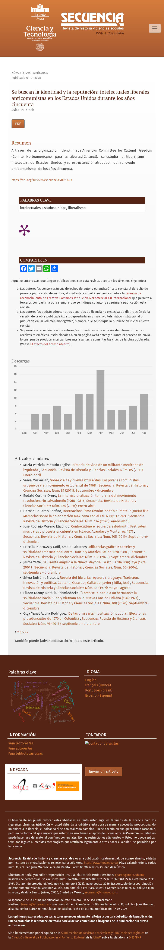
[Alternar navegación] (155, 28)
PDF (18, 124)
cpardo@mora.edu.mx (129, 875)
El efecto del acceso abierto (49, 344)
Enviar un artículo (104, 771)
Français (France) (98, 685)
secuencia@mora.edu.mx (101, 892)
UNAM (97, 937)
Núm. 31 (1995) (22, 73)
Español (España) (98, 695)
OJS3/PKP (135, 937)
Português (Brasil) (98, 690)
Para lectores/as (20, 743)
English (90, 680)
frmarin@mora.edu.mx (36, 904)
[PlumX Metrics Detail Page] (24, 230)
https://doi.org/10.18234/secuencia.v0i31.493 (42, 180)
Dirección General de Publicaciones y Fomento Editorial (48, 937)
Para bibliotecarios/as (25, 753)
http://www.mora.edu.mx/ (101, 863)
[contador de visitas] (102, 743)
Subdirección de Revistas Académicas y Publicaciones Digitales (102, 933)
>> (26, 632)
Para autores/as (20, 748)
